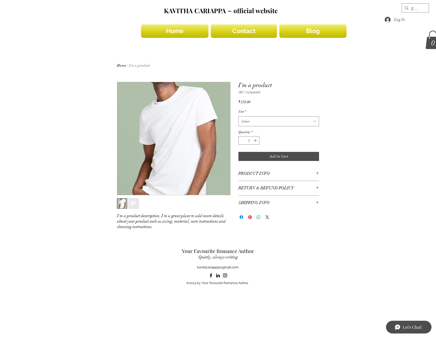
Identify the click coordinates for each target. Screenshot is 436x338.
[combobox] (278, 121)
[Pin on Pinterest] (250, 217)
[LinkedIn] (218, 275)
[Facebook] (211, 275)
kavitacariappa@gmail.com (218, 267)
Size (242, 111)
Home (121, 65)
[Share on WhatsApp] (258, 217)
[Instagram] (225, 275)
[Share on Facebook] (241, 217)
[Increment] (256, 140)
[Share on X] (267, 217)
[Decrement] (242, 140)
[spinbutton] (249, 140)
